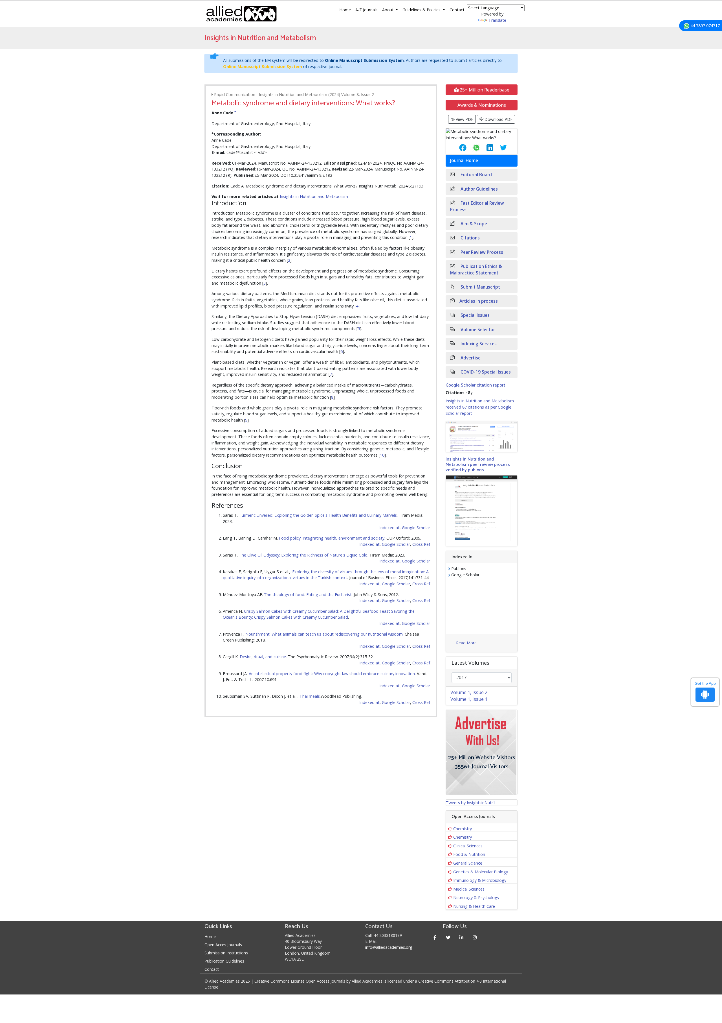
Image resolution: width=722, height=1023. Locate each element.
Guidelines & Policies (422, 9)
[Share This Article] (458, 147)
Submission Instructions (226, 953)
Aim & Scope (473, 224)
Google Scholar (416, 527)
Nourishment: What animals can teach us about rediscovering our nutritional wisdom (324, 634)
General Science (467, 863)
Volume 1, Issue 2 (468, 692)
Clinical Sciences (468, 845)
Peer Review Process (481, 252)
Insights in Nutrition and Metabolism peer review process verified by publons (478, 464)
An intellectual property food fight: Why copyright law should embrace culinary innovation (332, 673)
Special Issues (474, 315)
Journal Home (464, 160)
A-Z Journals (366, 9)
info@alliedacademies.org (388, 947)
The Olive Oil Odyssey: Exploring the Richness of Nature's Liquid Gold (303, 555)
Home (345, 9)
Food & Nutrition (469, 854)
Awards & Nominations (481, 105)
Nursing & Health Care (474, 906)
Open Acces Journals (223, 944)
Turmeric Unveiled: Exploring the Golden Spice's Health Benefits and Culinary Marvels (318, 515)
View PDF (464, 119)
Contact (457, 9)
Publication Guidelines (224, 961)
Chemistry (462, 828)
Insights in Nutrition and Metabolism (314, 196)
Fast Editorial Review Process (477, 206)
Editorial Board (475, 175)
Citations (469, 238)
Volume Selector (477, 330)
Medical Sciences (469, 889)
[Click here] (481, 436)
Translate (497, 20)
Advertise (470, 358)
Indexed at (389, 527)
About (388, 9)
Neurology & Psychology (476, 897)
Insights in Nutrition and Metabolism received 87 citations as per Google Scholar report (480, 407)
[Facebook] (435, 937)
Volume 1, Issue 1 (468, 699)
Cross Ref (421, 544)
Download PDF (497, 119)
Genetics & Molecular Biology (480, 871)
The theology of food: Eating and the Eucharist (308, 594)
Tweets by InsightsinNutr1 (470, 802)
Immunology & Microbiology (479, 880)
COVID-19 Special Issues (485, 372)
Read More (466, 642)
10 (382, 455)
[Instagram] (475, 937)
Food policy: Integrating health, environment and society (331, 538)
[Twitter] (448, 937)
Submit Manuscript (479, 287)
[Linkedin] (461, 937)
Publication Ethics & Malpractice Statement (476, 269)
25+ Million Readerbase (484, 90)
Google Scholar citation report (475, 385)
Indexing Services (478, 344)
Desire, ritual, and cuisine (263, 656)
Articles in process (478, 301)
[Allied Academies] (241, 14)
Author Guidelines (478, 189)
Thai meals (310, 696)
